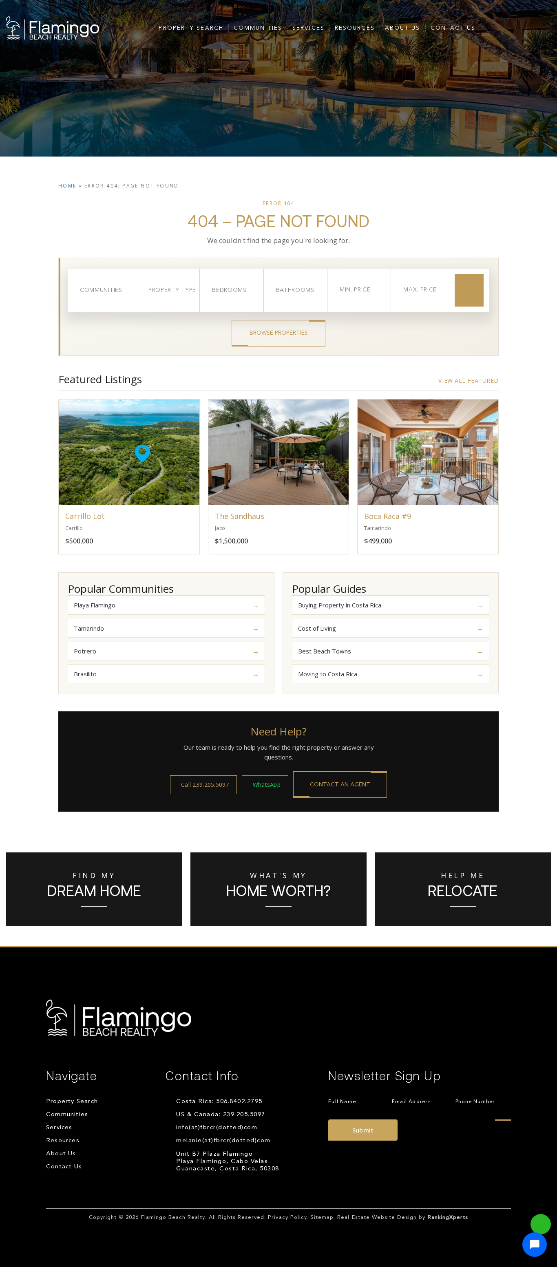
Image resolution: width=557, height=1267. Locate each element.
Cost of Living (317, 628)
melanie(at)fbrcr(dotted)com (223, 1141)
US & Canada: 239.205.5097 (220, 1115)
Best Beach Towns (324, 651)
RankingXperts (448, 1217)
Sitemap (322, 1217)
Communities (258, 28)
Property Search (191, 28)
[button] (534, 1244)
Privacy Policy (287, 1217)
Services (308, 28)
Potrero (85, 651)
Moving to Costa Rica (327, 674)
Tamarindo (89, 628)
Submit (363, 1130)
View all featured (468, 380)
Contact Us (453, 28)
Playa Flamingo (94, 605)
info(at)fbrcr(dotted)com (216, 1128)
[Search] (469, 290)
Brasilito (85, 674)
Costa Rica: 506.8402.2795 (219, 1102)
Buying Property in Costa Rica (339, 605)
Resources (355, 28)
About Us (402, 28)
